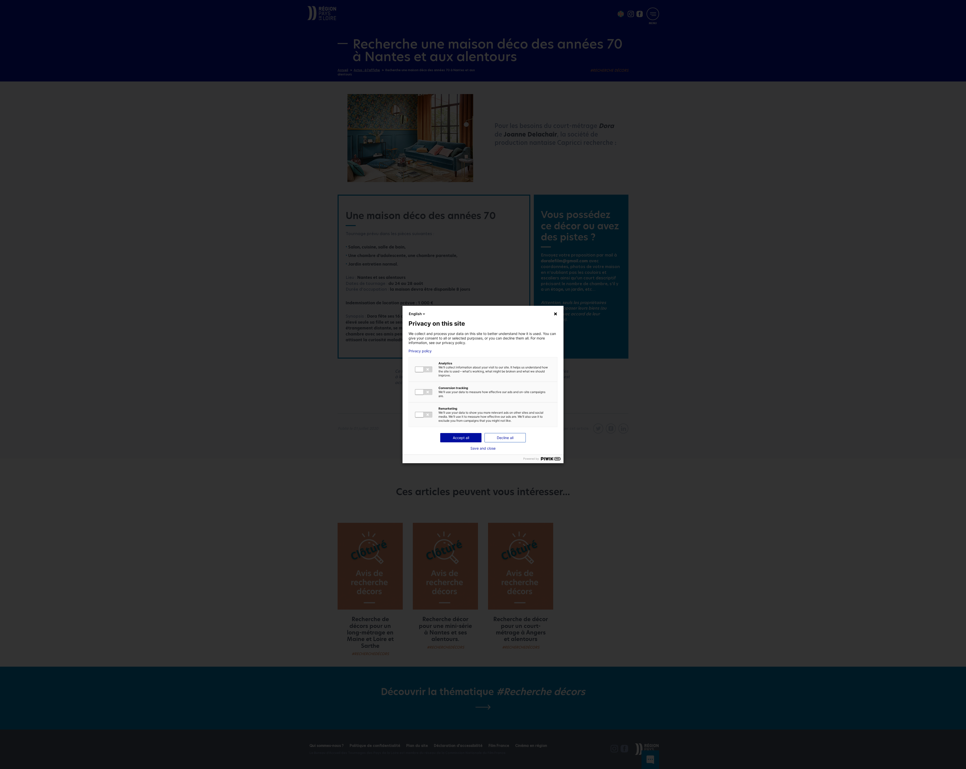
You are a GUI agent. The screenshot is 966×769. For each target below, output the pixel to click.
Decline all (505, 438)
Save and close (483, 448)
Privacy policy (420, 351)
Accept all (461, 438)
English (415, 314)
